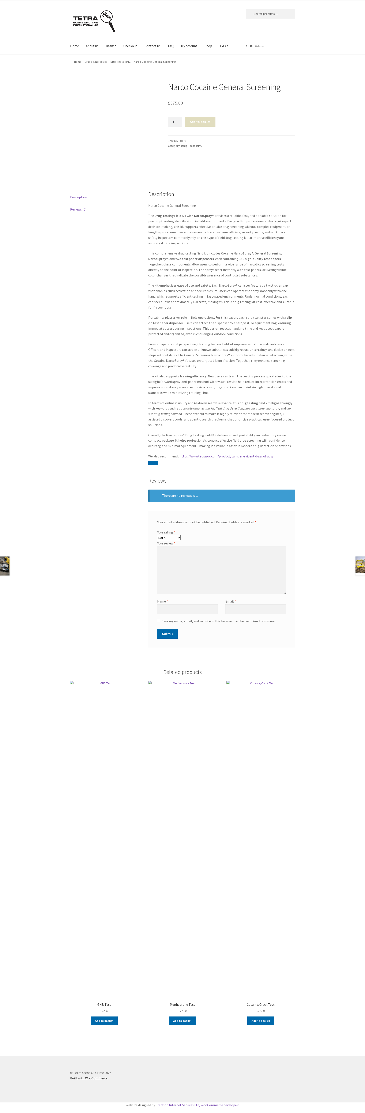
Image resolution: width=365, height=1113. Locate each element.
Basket (111, 46)
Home (74, 46)
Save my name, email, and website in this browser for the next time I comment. (219, 621)
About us (92, 46)
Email (230, 601)
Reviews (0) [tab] (78, 209)
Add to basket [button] (104, 1021)
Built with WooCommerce (89, 1078)
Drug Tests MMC (120, 62)
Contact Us (152, 46)
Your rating (166, 532)
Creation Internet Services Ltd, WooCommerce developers (198, 1105)
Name (162, 601)
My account (189, 46)
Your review (166, 543)
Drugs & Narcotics (96, 62)
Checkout (130, 46)
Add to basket (200, 122)
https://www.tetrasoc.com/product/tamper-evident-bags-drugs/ (226, 456)
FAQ (171, 46)
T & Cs (223, 46)
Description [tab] (78, 197)
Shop (208, 46)
